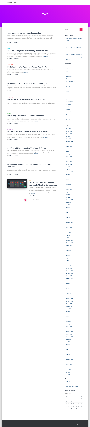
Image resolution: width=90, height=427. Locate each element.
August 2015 (68, 280)
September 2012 (69, 367)
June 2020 (68, 176)
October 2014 (69, 303)
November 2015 (69, 273)
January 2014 (69, 326)
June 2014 (68, 313)
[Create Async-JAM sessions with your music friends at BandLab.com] (17, 183)
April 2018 (68, 212)
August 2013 (68, 339)
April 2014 (68, 318)
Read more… (10, 40)
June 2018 (68, 207)
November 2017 (69, 225)
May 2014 (68, 316)
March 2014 (68, 321)
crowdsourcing (69, 76)
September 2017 (69, 230)
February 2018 (69, 217)
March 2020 (68, 184)
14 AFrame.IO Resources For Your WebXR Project (26, 148)
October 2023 (69, 146)
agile (67, 68)
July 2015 (68, 283)
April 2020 (68, 181)
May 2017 (68, 235)
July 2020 (68, 174)
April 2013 (68, 349)
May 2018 (68, 209)
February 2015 (69, 293)
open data (68, 99)
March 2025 (68, 138)
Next (37, 199)
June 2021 (68, 166)
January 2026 (69, 131)
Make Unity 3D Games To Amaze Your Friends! (25, 115)
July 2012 (68, 372)
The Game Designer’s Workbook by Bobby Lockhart (27, 51)
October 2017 (69, 227)
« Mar (66, 413)
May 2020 (68, 179)
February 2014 (69, 324)
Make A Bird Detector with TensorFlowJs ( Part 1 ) (26, 99)
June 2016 (68, 255)
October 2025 (69, 133)
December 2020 (69, 171)
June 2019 (68, 197)
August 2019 (68, 192)
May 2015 (68, 288)
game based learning (70, 81)
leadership (10, 129)
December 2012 (69, 359)
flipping (67, 78)
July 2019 (68, 194)
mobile (67, 91)
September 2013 (69, 336)
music (67, 94)
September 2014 (69, 306)
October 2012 (69, 364)
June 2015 (68, 285)
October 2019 (69, 189)
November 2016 (69, 242)
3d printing (9, 162)
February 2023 (69, 154)
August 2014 (68, 308)
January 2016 (69, 268)
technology (68, 119)
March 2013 (68, 351)
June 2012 (68, 374)
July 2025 (68, 136)
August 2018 (68, 202)
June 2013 (68, 344)
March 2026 (68, 128)
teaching (68, 116)
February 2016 (69, 265)
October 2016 (69, 245)
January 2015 (69, 296)
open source (10, 30)
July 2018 (68, 204)
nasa (67, 96)
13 (33, 199)
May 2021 (68, 169)
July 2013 (68, 341)
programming (69, 111)
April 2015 (68, 291)
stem (8, 48)
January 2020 (69, 187)
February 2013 (69, 354)
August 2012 (68, 369)
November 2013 (69, 331)
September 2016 (69, 247)
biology (67, 71)
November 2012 (69, 362)
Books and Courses (70, 384)
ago (16, 42)
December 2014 (69, 298)
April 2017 (68, 237)
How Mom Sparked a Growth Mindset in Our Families (28, 132)
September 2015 (69, 278)
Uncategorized (69, 121)
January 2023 (69, 156)
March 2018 (68, 214)
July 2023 (68, 151)
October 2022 (69, 161)
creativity (9, 113)
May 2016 (68, 258)
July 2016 (68, 253)
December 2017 (69, 222)
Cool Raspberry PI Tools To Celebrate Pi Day (24, 33)
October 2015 (69, 275)
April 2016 (68, 260)
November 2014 (69, 301)
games (67, 83)
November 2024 (69, 141)
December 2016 (69, 240)
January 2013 (69, 357)
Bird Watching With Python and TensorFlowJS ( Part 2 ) (28, 83)
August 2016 (68, 250)
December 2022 (69, 159)
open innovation (69, 101)
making (67, 88)
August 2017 (68, 232)
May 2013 (68, 346)
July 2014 (68, 311)
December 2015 (69, 270)
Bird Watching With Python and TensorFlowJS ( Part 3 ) (28, 67)
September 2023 (69, 148)
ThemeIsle (80, 424)
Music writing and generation (72, 386)
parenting (68, 109)
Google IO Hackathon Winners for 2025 (74, 54)
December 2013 (69, 329)
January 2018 (69, 220)
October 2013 (69, 334)
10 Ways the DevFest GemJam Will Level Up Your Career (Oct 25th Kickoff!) (73, 50)
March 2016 (68, 263)
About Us (68, 381)
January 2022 (69, 164)
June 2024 (68, 143)
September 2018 (69, 199)
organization (68, 106)
